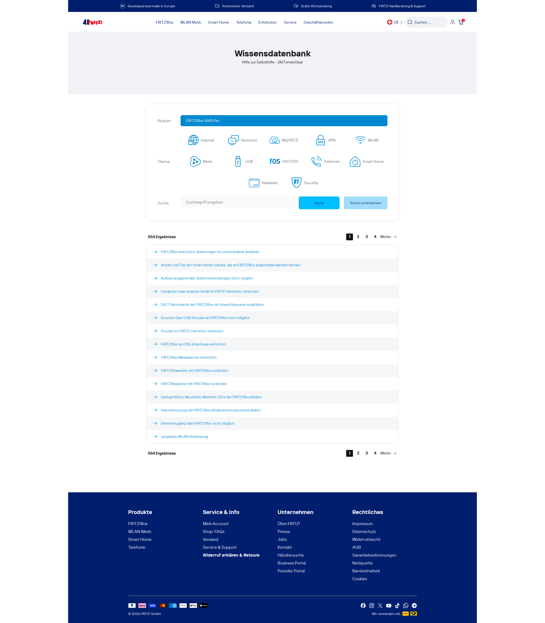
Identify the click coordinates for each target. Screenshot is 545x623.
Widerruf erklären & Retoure (231, 555)
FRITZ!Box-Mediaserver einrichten (189, 357)
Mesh (207, 161)
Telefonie (332, 161)
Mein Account (216, 523)
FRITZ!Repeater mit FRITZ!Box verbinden (194, 383)
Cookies (359, 578)
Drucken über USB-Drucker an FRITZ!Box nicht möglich (205, 317)
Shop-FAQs (213, 531)
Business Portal (292, 563)
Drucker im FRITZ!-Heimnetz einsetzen (192, 331)
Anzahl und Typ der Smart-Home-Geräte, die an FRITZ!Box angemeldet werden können (230, 265)
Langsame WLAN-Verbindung (184, 436)
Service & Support (220, 547)
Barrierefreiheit (366, 570)
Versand (210, 539)
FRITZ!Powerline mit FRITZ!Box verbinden (194, 370)
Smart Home (373, 161)
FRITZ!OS (290, 161)
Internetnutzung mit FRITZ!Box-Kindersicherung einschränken (211, 410)
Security (311, 182)
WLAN (373, 140)
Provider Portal (291, 570)
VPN (332, 140)
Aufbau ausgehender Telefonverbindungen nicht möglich (207, 278)
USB (249, 161)
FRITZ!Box (138, 523)
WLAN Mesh (139, 531)
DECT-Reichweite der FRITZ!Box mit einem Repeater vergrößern (212, 304)
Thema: (164, 161)
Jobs (282, 539)
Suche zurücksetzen (365, 203)
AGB (356, 547)
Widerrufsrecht (366, 539)
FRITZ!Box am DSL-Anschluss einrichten (193, 344)
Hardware (270, 182)
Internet (207, 140)
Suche (319, 203)
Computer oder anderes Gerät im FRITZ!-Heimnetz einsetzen (210, 291)
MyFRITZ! (290, 140)
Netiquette (362, 563)
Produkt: (164, 120)
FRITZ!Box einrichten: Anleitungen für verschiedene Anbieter (210, 251)
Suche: (163, 203)
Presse (284, 531)
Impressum (362, 523)
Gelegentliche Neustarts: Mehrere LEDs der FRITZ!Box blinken (211, 397)
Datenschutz (364, 531)
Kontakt (285, 547)
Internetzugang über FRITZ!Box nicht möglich (197, 423)
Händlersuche (291, 555)
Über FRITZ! (289, 523)
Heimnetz (249, 140)
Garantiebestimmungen (374, 555)
